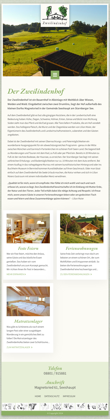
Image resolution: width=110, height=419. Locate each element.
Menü (51, 176)
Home (38, 396)
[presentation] (10, 40)
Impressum (69, 396)
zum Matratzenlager (19, 347)
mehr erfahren (15, 274)
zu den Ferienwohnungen (75, 274)
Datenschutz (51, 396)
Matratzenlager (28, 321)
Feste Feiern (28, 248)
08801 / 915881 (55, 373)
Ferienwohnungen (82, 248)
